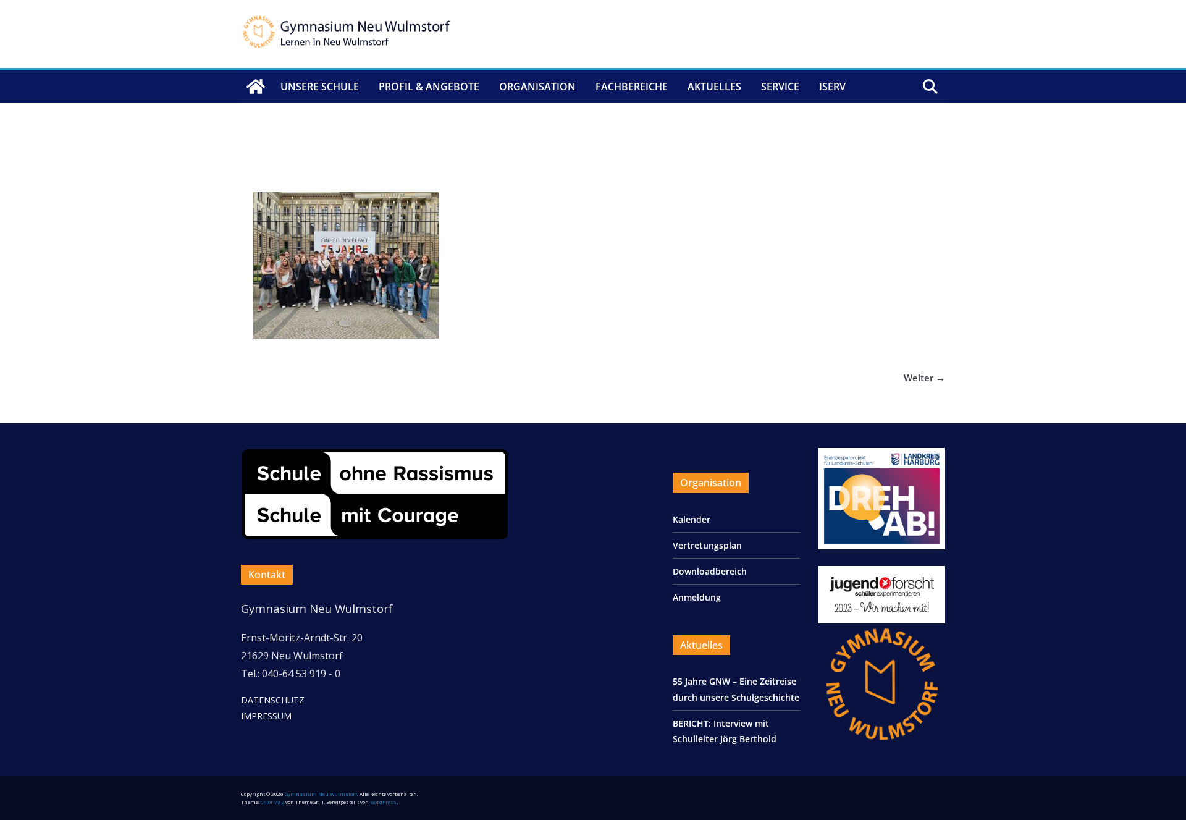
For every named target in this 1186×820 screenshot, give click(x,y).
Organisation (537, 86)
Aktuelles (714, 86)
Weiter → (924, 377)
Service (780, 86)
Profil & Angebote (429, 86)
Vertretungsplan (707, 545)
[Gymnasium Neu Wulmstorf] (256, 86)
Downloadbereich (710, 571)
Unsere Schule (319, 86)
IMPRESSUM (266, 716)
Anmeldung (697, 597)
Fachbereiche (631, 86)
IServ (832, 86)
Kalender (691, 519)
